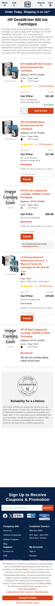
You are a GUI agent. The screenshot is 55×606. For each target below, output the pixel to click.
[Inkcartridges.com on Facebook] (5, 517)
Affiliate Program (11, 539)
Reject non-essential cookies (27, 603)
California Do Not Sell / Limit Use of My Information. (27, 592)
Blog (5, 544)
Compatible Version (30, 246)
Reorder (33, 555)
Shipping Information (12, 560)
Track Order (34, 560)
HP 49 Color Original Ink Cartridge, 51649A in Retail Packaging (35, 194)
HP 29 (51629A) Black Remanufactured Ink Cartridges (32, 125)
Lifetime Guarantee (12, 535)
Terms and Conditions (27, 589)
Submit (27, 179)
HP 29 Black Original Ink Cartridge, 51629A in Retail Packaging (35, 333)
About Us (7, 530)
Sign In (32, 551)
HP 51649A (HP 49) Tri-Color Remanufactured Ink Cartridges (36, 67)
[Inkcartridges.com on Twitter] (11, 517)
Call (14, 2)
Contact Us (8, 551)
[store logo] (27, 5)
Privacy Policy (22, 569)
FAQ (5, 555)
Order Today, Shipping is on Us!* (27, 12)
